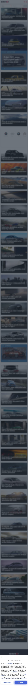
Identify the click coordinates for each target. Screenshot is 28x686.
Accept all (20, 682)
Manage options (7, 682)
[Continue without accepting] (1, 657)
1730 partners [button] (9, 663)
